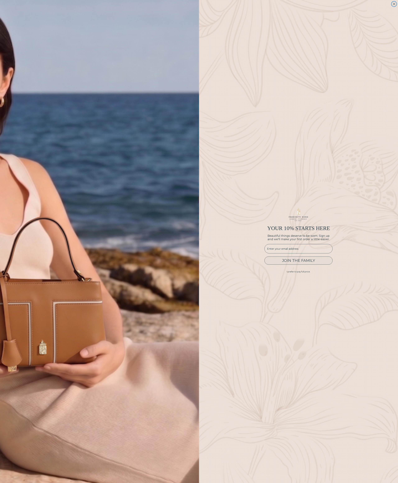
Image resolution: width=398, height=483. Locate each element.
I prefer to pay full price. (298, 271)
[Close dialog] (394, 4)
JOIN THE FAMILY (298, 260)
